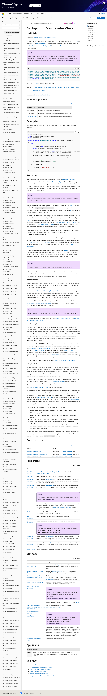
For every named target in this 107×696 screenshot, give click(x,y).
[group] (53, 75)
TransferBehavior (74, 399)
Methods (90, 36)
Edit (79, 41)
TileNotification (49, 479)
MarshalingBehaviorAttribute (70, 87)
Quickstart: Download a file (38, 671)
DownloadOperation (68, 179)
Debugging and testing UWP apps (39, 387)
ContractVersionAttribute (53, 87)
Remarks (90, 30)
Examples (90, 28)
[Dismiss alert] (104, 3)
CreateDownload (41, 44)
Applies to (90, 38)
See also (90, 40)
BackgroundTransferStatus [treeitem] (11, 90)
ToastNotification (49, 485)
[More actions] (79, 23)
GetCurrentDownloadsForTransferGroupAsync (61, 598)
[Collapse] (19, 22)
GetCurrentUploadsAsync (57, 381)
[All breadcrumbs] (28, 23)
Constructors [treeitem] (9, 35)
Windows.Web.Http (67, 60)
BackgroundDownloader (66, 451)
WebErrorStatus (39, 350)
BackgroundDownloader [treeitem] (12, 32)
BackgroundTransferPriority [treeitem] (11, 82)
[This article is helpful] (101, 46)
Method (29, 512)
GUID (28, 220)
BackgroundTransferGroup (44, 397)
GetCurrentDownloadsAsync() (35, 582)
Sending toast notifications (63, 318)
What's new (93, 18)
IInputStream (49, 579)
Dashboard (101, 18)
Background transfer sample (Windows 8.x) (42, 676)
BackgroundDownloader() (34, 451)
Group (29, 492)
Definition (91, 26)
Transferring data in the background (40, 46)
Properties (91, 34)
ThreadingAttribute (39, 90)
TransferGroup (49, 499)
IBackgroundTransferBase (42, 95)
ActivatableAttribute (39, 87)
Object (36, 83)
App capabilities (31, 116)
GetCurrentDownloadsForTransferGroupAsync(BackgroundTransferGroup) (36, 607)
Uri (71, 206)
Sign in (103, 13)
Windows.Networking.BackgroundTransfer (42, 23)
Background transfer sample (68, 46)
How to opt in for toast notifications (40, 669)
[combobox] (11, 25)
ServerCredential (34, 242)
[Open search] (99, 13)
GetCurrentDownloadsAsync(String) (66, 222)
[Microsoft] (3, 14)
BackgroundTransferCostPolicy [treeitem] (11, 68)
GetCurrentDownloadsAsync (54, 182)
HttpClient (66, 250)
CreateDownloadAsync (54, 623)
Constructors (91, 32)
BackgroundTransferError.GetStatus (39, 348)
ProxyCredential (45, 242)
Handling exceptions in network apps (64, 360)
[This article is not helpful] (103, 46)
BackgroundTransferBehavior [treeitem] (11, 49)
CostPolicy (30, 476)
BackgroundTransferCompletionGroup (62, 456)
